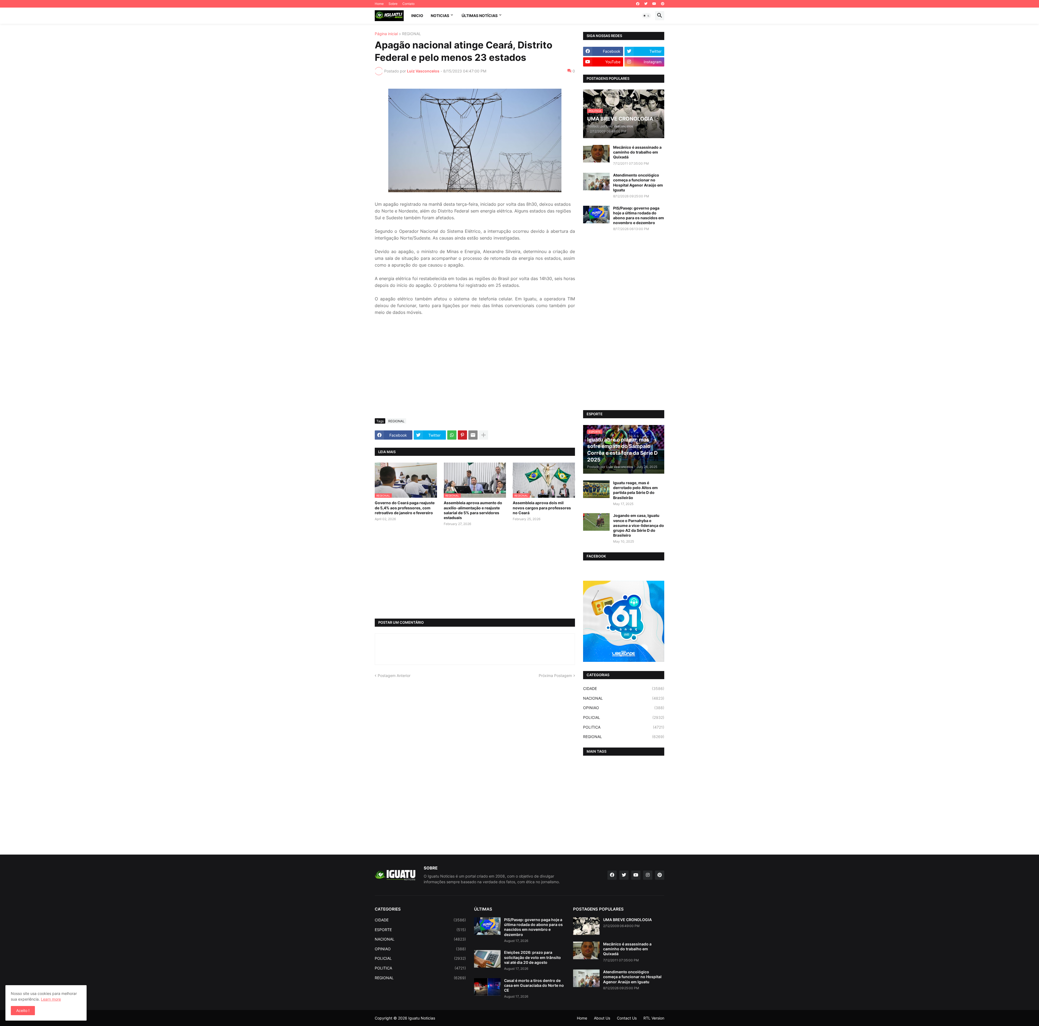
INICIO (417, 15)
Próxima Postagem (555, 675)
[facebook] (637, 4)
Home (379, 4)
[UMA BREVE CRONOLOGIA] (586, 926)
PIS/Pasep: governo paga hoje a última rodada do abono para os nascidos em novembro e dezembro (638, 215)
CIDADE (623, 688)
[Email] (473, 435)
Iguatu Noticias (421, 1018)
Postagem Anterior (394, 675)
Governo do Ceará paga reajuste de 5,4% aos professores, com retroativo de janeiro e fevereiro (405, 507)
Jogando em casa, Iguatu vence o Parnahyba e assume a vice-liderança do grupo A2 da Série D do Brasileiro (638, 525)
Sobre (393, 4)
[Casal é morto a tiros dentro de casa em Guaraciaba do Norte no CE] (487, 987)
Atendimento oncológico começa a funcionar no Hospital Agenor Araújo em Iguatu (638, 182)
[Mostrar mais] (483, 435)
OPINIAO (623, 707)
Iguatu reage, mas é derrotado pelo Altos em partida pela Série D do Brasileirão (635, 490)
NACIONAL (623, 698)
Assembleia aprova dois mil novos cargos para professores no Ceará (542, 507)
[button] (646, 15)
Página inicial (386, 34)
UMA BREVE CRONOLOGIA (627, 919)
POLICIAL (623, 717)
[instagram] (647, 875)
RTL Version (653, 1018)
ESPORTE (420, 929)
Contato (408, 4)
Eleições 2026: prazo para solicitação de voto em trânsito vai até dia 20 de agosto (532, 957)
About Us (602, 1018)
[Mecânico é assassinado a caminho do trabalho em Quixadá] (596, 153)
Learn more (51, 999)
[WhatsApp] (451, 435)
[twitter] (645, 4)
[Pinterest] (462, 435)
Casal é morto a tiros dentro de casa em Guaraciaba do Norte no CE (534, 985)
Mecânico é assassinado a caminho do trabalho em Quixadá (637, 152)
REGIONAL (411, 34)
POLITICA (623, 727)
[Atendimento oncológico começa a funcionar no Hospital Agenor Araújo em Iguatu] (596, 181)
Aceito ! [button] (22, 1010)
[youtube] (654, 4)
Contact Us (627, 1018)
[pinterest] (662, 4)
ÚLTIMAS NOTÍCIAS (480, 15)
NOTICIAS (440, 15)
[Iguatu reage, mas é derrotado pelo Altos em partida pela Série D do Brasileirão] (596, 489)
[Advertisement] (475, 373)
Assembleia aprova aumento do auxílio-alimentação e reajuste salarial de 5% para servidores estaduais (473, 510)
